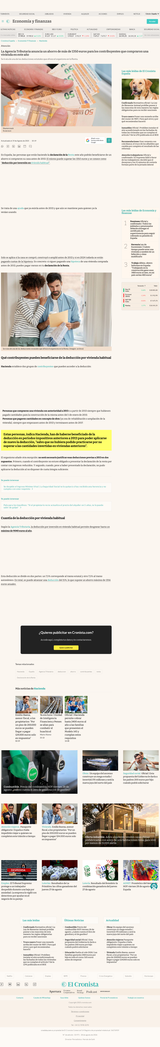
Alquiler (85, 14)
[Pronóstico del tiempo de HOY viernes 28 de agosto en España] (141, 870)
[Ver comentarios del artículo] (30, 146)
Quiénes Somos (84, 998)
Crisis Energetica (105, 976)
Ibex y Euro (57, 29)
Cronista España (8, 41)
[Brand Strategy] (80, 992)
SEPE (66, 976)
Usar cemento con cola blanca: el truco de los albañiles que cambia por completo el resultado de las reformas (140, 145)
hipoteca (75, 261)
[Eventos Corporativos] (69, 992)
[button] (154, 886)
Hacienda (43, 41)
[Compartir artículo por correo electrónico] (25, 146)
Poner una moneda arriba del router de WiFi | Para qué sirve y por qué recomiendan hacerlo (140, 118)
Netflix (137, 14)
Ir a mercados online (8, 35)
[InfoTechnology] (105, 992)
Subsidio (128, 976)
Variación (141, 286)
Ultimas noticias (7, 29)
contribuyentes (46, 366)
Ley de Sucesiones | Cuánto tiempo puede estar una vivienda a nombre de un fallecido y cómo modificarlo (142, 250)
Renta (71, 154)
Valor (156, 286)
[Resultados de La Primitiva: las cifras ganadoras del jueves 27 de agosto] (60, 870)
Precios (83, 976)
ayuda (20, 208)
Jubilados (49, 14)
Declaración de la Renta (26, 678)
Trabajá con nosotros (136, 998)
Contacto (19, 998)
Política (74, 29)
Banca (132, 29)
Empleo (120, 14)
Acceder (152, 21)
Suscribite (64, 998)
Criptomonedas (113, 29)
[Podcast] (91, 992)
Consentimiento (80, 1021)
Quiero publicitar (68, 648)
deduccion (62, 672)
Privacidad (80, 1016)
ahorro (73, 672)
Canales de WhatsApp (41, 998)
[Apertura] (55, 992)
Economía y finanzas (33, 29)
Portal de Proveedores (109, 998)
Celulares (28, 976)
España (31, 672)
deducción (53, 580)
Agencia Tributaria (20, 526)
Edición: (151, 14)
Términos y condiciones (80, 1012)
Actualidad (92, 29)
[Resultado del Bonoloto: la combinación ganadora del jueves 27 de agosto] (100, 870)
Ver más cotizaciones (151, 35)
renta (98, 672)
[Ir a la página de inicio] (8, 21)
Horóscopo (148, 976)
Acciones (103, 14)
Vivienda (67, 14)
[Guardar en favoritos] (109, 140)
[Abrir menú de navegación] (2, 21)
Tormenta (4, 14)
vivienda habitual (40, 162)
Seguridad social (27, 14)
